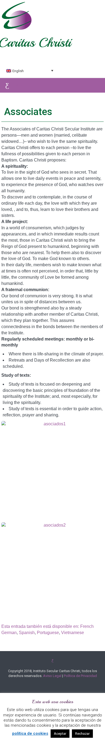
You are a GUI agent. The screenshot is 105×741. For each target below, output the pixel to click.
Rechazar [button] (82, 734)
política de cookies (30, 733)
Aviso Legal (52, 676)
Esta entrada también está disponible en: (40, 626)
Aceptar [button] (60, 734)
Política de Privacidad (80, 676)
